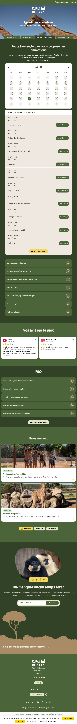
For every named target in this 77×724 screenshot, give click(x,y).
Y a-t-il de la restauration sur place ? (16, 397)
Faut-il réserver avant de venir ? (14, 405)
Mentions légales (44, 708)
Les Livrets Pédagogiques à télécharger (20, 296)
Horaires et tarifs (12, 37)
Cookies (53, 708)
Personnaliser (32, 721)
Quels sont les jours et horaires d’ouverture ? (18, 381)
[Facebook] (36, 579)
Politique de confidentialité (30, 708)
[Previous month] (9, 67)
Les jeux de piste (13, 304)
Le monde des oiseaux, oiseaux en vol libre (22, 279)
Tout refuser (20, 721)
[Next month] (68, 67)
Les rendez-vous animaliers (16, 263)
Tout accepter (68, 718)
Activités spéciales (13, 312)
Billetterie (27, 529)
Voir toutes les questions (38, 422)
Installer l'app (37, 694)
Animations (52, 529)
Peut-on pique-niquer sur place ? (14, 389)
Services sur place (64, 37)
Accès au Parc (27, 37)
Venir (38, 683)
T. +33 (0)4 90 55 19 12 (39, 678)
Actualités (39, 529)
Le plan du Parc (12, 287)
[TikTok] (40, 579)
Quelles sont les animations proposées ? (17, 413)
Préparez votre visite (33, 25)
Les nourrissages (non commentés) (19, 271)
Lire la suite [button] (6, 356)
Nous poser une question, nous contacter (24, 646)
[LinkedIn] (44, 579)
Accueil (22, 25)
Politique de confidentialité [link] (49, 721)
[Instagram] (33, 579)
